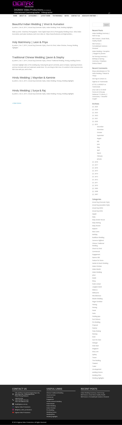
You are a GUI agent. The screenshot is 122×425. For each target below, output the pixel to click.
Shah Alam (95, 346)
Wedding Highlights (67, 27)
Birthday (94, 234)
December (100, 127)
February (99, 156)
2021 (96, 118)
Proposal (95, 325)
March (99, 153)
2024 (96, 110)
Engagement (96, 254)
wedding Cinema (75, 60)
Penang (69, 45)
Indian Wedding (51, 27)
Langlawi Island (97, 287)
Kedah (94, 278)
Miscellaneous (96, 296)
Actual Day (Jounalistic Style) (101, 205)
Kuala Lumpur (96, 284)
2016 (96, 168)
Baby (93, 217)
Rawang (94, 334)
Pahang (94, 304)
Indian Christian (61, 45)
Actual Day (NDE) (97, 208)
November (100, 129)
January (99, 159)
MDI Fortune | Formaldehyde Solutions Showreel (99, 46)
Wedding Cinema (51, 412)
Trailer (94, 366)
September (100, 135)
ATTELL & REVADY (98, 84)
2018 (96, 162)
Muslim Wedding (97, 298)
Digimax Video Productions (22, 407)
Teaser (94, 357)
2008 (96, 191)
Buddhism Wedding (98, 237)
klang (94, 281)
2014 (96, 174)
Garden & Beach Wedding (100, 263)
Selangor (95, 343)
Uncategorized (96, 369)
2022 (96, 115)
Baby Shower (96, 226)
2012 (96, 179)
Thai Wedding (96, 360)
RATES (67, 16)
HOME (15, 16)
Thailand (95, 363)
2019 (96, 124)
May (98, 147)
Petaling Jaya (96, 316)
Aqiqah (94, 214)
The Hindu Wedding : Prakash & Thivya (101, 73)
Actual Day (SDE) (97, 211)
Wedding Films (96, 375)
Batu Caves (95, 231)
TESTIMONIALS (57, 16)
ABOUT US (22, 16)
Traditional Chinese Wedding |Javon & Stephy (38, 57)
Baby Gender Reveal (98, 220)
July (98, 141)
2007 (96, 194)
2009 (96, 188)
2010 (96, 185)
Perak (58, 27)
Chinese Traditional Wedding (55, 60)
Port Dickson (96, 319)
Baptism (94, 229)
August (99, 138)
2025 (96, 107)
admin (16, 27)
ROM (93, 337)
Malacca (94, 290)
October (99, 132)
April (98, 150)
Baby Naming (96, 223)
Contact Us (102, 79)
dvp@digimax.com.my (21, 404)
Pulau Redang (96, 331)
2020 (96, 121)
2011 (96, 182)
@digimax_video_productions (23, 410)
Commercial (96, 251)
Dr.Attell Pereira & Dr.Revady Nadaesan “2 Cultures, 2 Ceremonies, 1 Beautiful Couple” (99, 94)
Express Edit (96, 257)
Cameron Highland (98, 240)
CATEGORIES (32, 16)
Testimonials (104, 81)
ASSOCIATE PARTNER (89, 16)
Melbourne (95, 293)
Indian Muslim (96, 269)
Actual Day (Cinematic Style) (37, 27)
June (98, 144)
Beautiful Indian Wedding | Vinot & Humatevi (38, 24)
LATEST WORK (45, 16)
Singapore (95, 348)
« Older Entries (16, 103)
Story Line (95, 351)
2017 (96, 165)
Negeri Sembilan (97, 301)
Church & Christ (51, 45)
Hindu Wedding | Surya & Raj (29, 90)
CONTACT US (75, 16)
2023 (96, 112)
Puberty (94, 328)
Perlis (94, 313)
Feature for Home (97, 260)
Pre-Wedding (96, 322)
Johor (94, 275)
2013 (96, 177)
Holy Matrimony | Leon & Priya (30, 42)
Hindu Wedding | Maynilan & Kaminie (33, 77)
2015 (96, 171)
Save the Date (96, 340)
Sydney (94, 354)
